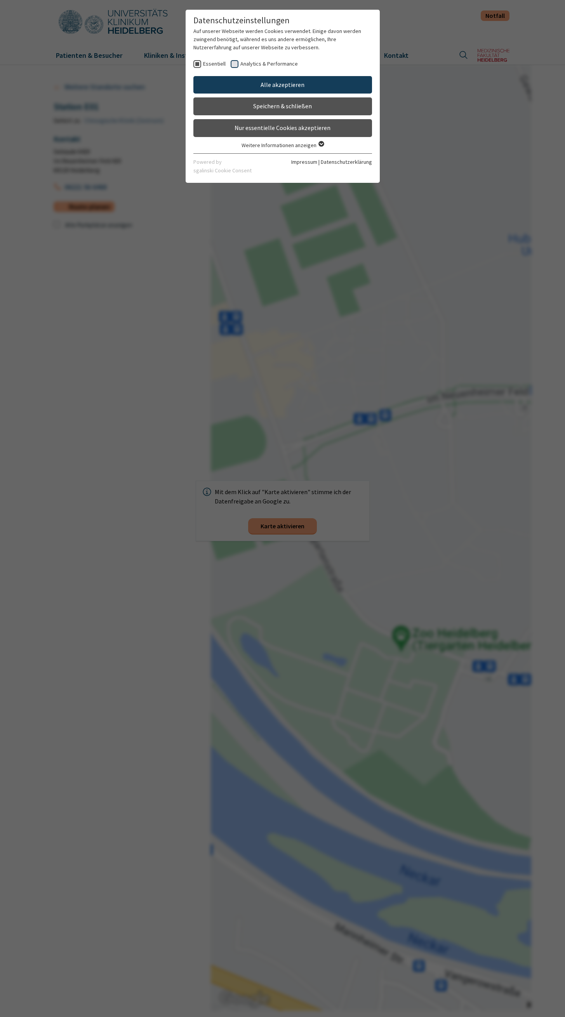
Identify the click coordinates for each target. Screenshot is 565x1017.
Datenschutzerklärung (346, 161)
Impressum (304, 161)
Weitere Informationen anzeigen (280, 145)
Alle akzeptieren (282, 85)
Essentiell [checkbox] (214, 63)
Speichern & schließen (282, 106)
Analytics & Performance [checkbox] (269, 63)
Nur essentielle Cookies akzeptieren (282, 128)
